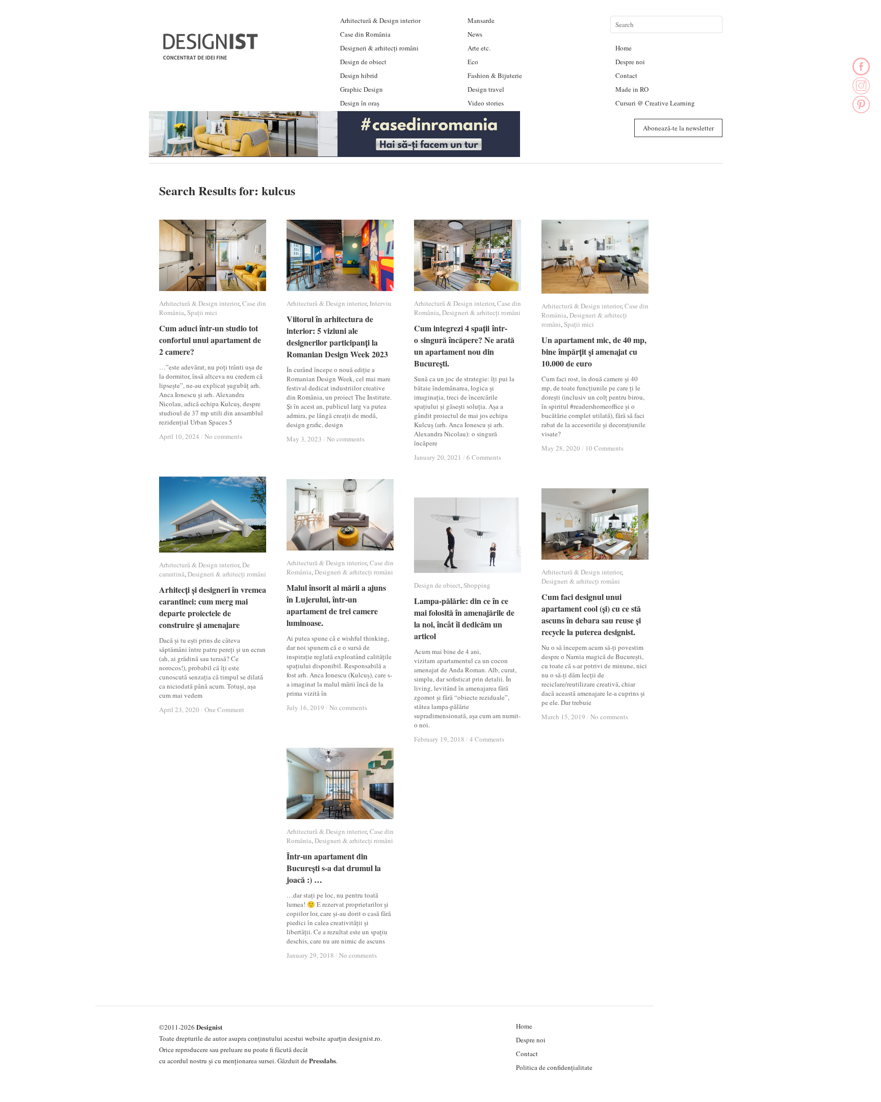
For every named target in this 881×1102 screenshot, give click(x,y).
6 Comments (484, 457)
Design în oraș (359, 103)
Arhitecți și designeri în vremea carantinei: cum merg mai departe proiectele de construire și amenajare (212, 607)
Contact (626, 75)
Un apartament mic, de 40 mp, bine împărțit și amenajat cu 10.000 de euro (593, 351)
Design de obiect (363, 61)
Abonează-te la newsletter (678, 128)
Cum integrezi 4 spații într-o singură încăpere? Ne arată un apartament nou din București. (464, 345)
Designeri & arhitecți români (379, 48)
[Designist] (211, 56)
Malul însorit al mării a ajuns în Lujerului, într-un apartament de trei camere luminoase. (336, 605)
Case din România (365, 34)
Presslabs (322, 1060)
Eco (473, 61)
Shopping (476, 585)
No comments (223, 436)
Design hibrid (359, 75)
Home (623, 48)
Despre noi (630, 61)
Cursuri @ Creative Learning (655, 103)
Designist (209, 1027)
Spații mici (202, 312)
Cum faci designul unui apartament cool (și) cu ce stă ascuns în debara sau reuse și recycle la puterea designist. (591, 614)
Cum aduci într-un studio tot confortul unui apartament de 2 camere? (210, 339)
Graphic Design (361, 89)
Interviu (381, 303)
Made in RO (632, 89)
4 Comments (487, 739)
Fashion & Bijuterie (495, 75)
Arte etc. (479, 48)
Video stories (486, 103)
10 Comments (604, 448)
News (475, 34)
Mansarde (481, 20)
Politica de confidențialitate (554, 1067)
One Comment (224, 709)
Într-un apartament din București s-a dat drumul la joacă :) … (334, 867)
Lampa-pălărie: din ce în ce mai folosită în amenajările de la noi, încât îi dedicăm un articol (464, 618)
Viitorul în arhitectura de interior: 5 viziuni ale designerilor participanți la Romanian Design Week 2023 (337, 336)
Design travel (486, 89)
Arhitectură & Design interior (380, 20)
